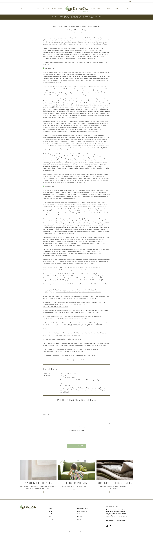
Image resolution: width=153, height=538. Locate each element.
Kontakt (79, 519)
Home (50, 508)
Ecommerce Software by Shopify (76, 532)
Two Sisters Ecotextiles (78, 529)
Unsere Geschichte (104, 8)
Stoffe (38, 8)
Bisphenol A (55, 26)
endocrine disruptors (63, 26)
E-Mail (79, 406)
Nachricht (47, 414)
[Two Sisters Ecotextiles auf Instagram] (107, 526)
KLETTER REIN (76, 490)
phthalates (84, 26)
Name (45, 406)
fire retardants (72, 26)
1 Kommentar (90, 26)
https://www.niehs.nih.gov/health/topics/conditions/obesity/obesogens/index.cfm (66, 319)
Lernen (115, 8)
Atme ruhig (115, 492)
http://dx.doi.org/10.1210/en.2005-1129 (90, 325)
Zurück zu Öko (77, 445)
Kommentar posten (76, 430)
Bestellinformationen (82, 511)
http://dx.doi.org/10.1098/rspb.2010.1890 (55, 306)
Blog (93, 8)
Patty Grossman (79, 32)
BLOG (91, 18)
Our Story (51, 519)
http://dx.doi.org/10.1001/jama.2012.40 (70, 298)
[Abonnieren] (127, 521)
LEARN (83, 18)
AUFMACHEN (38, 492)
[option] (76, 17)
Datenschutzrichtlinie (82, 508)
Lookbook (79, 516)
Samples (46, 8)
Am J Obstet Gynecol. (49, 292)
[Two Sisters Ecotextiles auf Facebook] (110, 526)
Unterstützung (56, 8)
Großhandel (80, 514)
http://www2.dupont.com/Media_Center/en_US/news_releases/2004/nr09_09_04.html (81, 345)
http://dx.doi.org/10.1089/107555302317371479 (85, 312)
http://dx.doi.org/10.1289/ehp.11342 (69, 335)
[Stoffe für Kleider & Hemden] (115, 470)
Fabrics (50, 511)
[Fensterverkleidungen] (38, 470)
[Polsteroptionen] (76, 470)
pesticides (78, 26)
